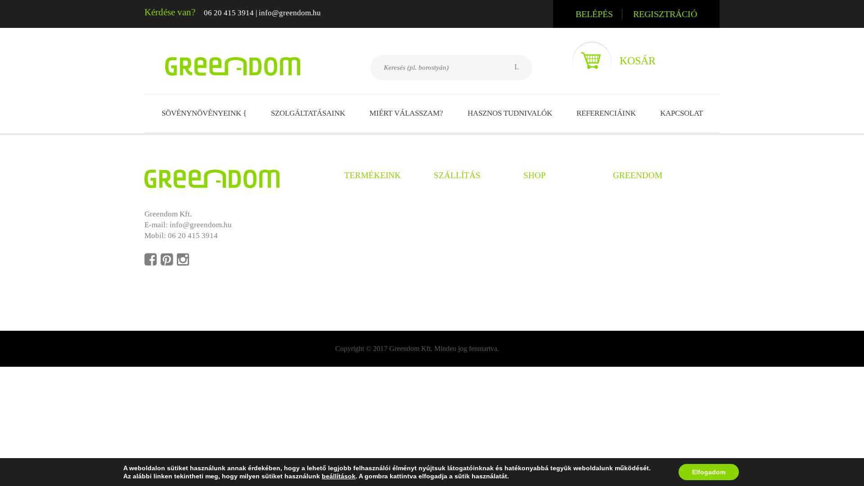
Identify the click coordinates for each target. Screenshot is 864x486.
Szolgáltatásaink (308, 113)
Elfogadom (708, 472)
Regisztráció (665, 14)
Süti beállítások (637, 259)
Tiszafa (355, 244)
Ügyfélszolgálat (548, 229)
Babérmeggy (364, 259)
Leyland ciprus (368, 229)
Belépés (594, 14)
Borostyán (360, 198)
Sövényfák (361, 275)
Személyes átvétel (462, 198)
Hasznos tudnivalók (510, 113)
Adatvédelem (544, 198)
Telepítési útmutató (464, 244)
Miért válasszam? (406, 113)
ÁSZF (532, 213)
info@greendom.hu (290, 13)
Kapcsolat (681, 113)
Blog (620, 213)
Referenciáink (606, 113)
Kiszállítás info (458, 213)
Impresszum (632, 244)
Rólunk (624, 198)
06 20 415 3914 (229, 13)
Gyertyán (359, 213)
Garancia (448, 229)
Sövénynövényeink (204, 113)
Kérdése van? (169, 12)
